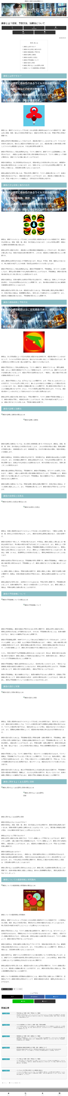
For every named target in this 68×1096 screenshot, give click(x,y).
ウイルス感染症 (18, 989)
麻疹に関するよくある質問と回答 (34, 65)
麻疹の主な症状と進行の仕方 (32, 49)
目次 (31, 43)
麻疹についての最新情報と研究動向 (34, 68)
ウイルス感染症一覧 (7, 989)
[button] (44, 32)
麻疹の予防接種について (31, 60)
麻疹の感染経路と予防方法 (32, 52)
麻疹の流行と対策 (29, 62)
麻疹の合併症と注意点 (30, 57)
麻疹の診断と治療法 (30, 54)
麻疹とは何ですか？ (30, 46)
